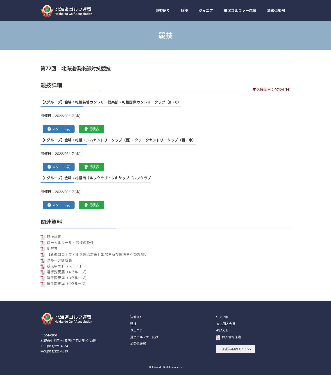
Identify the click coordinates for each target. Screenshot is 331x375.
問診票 (52, 248)
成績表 (93, 129)
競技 (133, 324)
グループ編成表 (59, 260)
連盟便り (136, 317)
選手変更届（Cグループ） (68, 283)
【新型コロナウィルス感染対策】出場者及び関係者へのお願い (97, 254)
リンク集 (222, 317)
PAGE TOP (319, 359)
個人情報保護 (231, 337)
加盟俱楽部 (138, 343)
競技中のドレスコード (65, 266)
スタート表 (61, 129)
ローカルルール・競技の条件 (70, 242)
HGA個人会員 (225, 324)
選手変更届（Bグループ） (68, 278)
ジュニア (136, 330)
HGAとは (222, 330)
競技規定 (54, 237)
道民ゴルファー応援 (144, 337)
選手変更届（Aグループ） (68, 272)
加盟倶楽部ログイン (235, 349)
